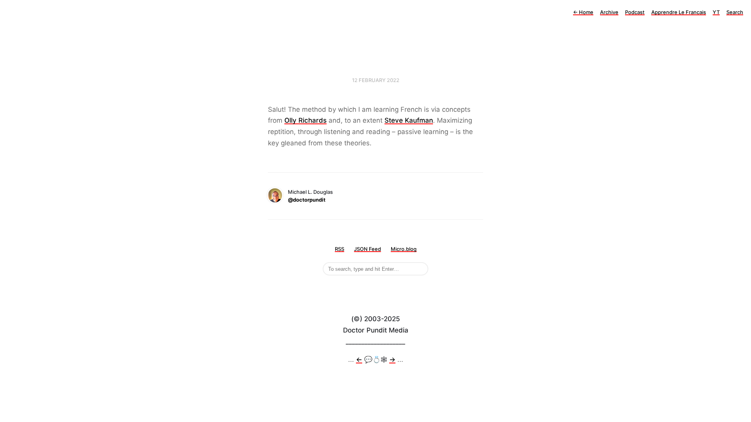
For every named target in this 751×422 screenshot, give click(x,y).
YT (716, 12)
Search (734, 12)
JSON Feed (367, 249)
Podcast (635, 12)
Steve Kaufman (408, 120)
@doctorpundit (306, 200)
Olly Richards (305, 120)
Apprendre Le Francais (678, 12)
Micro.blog (404, 249)
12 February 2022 (375, 80)
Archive (609, 12)
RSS (339, 249)
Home (583, 12)
